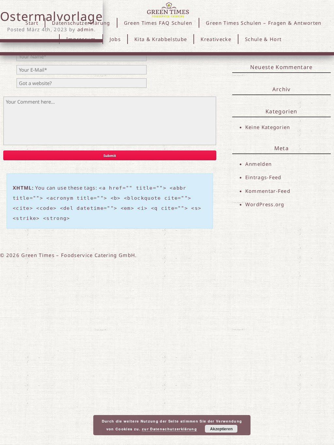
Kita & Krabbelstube (160, 39)
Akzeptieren (221, 429)
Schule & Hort (263, 39)
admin (85, 29)
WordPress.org (264, 204)
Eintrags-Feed (263, 177)
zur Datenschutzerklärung (169, 428)
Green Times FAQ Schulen (158, 23)
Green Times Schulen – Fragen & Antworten (263, 23)
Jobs (115, 39)
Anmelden (258, 164)
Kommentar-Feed (268, 191)
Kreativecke (216, 39)
